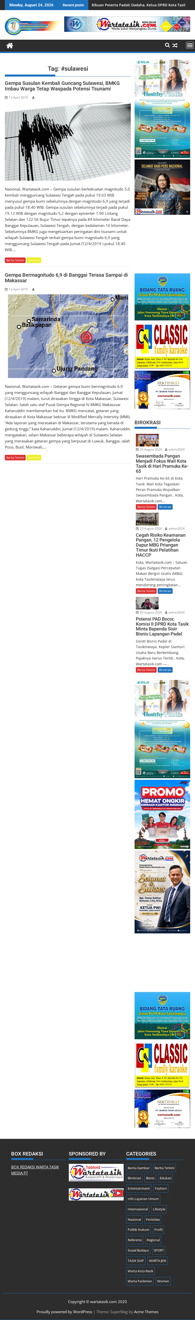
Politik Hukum (138, 1229)
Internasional (138, 1209)
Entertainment (139, 1188)
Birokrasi (165, 507)
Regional (153, 1240)
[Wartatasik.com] (10, 44)
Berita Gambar (139, 1168)
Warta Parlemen (140, 1281)
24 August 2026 (150, 449)
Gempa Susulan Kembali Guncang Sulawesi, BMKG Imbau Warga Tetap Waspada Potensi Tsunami (62, 86)
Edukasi (165, 1178)
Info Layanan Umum (143, 1198)
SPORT (159, 1250)
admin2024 (176, 449)
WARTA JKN (157, 1260)
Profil (158, 1229)
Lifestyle (159, 1209)
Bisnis (150, 1178)
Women (163, 1281)
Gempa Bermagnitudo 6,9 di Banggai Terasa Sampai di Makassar (66, 278)
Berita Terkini (15, 260)
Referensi (135, 1240)
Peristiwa (153, 1219)
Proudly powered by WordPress (64, 1311)
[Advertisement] (162, 241)
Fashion (161, 1188)
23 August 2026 (150, 528)
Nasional (34, 260)
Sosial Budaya (138, 1250)
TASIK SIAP (136, 1260)
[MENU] (190, 45)
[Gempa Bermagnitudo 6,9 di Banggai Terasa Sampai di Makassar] (68, 336)
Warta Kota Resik (140, 1271)
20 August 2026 (150, 612)
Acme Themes (146, 1311)
